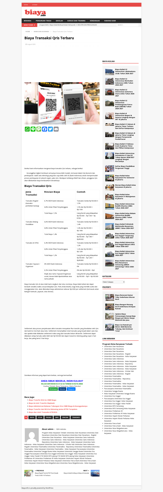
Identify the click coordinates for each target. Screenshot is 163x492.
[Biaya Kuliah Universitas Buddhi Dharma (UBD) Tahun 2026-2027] (109, 206)
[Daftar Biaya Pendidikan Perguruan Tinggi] (109, 168)
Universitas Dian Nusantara (76, 433)
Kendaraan (95, 21)
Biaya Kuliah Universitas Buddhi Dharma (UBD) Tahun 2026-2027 (124, 206)
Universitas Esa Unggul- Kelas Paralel (117, 403)
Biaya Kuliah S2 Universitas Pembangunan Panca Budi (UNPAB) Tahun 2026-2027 (123, 104)
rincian (65, 417)
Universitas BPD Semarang (114, 406)
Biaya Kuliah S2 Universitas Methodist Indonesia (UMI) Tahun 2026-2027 (124, 82)
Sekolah (59, 21)
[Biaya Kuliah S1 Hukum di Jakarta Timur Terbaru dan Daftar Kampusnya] (109, 124)
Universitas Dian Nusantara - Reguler (83, 435)
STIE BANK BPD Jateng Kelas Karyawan (71, 456)
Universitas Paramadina (38, 447)
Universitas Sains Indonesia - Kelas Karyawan (58, 440)
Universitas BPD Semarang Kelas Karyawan (119, 408)
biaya (32, 417)
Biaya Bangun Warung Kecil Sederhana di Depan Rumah (125, 306)
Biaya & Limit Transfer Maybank (42, 403)
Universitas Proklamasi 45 (113, 411)
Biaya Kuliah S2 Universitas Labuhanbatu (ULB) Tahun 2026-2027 (125, 71)
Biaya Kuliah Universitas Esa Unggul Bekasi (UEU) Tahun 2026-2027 (125, 244)
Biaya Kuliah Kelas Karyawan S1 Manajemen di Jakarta (125, 196)
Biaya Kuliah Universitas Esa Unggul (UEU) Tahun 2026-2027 (125, 253)
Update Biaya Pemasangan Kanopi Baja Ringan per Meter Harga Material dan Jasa (125, 317)
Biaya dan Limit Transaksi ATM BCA (43, 412)
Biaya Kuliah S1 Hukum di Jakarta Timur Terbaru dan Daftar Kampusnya (125, 126)
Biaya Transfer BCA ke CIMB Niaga (42, 400)
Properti (106, 287)
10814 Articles (61, 429)
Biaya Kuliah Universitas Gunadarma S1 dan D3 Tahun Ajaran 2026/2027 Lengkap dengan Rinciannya (124, 157)
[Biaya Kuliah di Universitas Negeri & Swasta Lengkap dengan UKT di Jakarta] (109, 115)
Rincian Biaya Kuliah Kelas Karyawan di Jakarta (125, 186)
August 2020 (31, 44)
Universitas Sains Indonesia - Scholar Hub (59, 444)
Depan (26, 5)
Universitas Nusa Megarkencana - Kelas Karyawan (78, 463)
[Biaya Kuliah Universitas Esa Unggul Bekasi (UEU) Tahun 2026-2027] (109, 244)
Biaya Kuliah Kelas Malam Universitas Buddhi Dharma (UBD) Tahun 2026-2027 (125, 216)
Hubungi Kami (110, 21)
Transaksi (76, 417)
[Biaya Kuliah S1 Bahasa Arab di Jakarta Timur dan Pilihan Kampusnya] (109, 146)
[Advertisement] (62, 63)
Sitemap (34, 5)
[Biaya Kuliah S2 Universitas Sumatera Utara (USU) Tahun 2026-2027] (109, 92)
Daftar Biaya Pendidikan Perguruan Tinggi (125, 167)
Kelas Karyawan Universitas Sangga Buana (68, 451)
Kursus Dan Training (76, 21)
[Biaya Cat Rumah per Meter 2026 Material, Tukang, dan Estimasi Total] (109, 327)
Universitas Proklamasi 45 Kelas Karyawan (50, 458)
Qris (56, 417)
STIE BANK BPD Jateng (48, 456)
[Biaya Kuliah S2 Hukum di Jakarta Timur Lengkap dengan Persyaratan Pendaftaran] (109, 134)
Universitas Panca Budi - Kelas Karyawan (118, 426)
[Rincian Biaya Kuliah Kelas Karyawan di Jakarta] (109, 187)
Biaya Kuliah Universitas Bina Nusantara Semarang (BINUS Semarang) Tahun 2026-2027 (124, 265)
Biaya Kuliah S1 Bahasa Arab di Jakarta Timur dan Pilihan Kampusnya (124, 146)
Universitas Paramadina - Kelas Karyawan (61, 449)
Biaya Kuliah (108, 61)
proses (48, 417)
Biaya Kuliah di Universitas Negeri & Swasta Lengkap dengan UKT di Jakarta (125, 116)
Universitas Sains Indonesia (84, 437)
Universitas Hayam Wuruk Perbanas (78, 458)
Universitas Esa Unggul (112, 396)
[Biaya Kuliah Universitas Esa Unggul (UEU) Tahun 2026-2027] (109, 253)
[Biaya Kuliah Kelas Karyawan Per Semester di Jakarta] (109, 178)
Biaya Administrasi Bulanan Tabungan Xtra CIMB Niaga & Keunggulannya (58, 406)
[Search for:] (127, 25)
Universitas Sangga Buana (42, 451)
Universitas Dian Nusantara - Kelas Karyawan (58, 437)
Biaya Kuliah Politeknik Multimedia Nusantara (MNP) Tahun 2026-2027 (124, 226)
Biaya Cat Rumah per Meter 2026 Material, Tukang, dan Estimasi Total (124, 328)
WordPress (49, 488)
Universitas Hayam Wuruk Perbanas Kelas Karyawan (43, 461)
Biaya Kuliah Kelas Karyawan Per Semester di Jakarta (124, 178)
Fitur (40, 417)
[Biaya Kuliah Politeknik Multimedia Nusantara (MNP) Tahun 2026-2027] (109, 226)
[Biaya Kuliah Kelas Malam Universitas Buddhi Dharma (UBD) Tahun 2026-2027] (109, 215)
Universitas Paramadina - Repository (61, 447)
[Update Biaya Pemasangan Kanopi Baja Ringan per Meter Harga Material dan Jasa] (109, 316)
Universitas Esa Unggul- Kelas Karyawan (71, 454)
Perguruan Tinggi (43, 21)
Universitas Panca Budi (70, 461)
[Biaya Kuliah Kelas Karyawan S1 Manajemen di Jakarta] (109, 197)
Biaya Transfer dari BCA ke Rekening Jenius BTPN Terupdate (53, 409)
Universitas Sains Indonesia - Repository (118, 364)
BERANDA (27, 21)
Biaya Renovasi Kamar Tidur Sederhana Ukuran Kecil (125, 297)
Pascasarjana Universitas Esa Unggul (43, 454)
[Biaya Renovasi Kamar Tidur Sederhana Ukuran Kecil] (109, 297)
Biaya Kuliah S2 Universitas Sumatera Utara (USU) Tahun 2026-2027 (125, 93)
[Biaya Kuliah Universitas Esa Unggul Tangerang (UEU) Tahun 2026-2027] (109, 235)
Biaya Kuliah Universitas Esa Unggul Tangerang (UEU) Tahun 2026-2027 (124, 235)
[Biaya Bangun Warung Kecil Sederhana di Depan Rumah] (109, 307)
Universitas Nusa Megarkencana (47, 463)
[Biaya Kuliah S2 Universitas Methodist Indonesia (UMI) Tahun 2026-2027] (109, 81)
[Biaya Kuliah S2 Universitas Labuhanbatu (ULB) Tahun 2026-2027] (109, 71)
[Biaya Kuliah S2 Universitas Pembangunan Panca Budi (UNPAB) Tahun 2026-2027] (109, 103)
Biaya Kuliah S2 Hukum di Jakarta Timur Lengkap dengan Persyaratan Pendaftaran (125, 136)
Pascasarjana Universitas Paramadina (117, 389)
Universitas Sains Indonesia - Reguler (117, 374)
